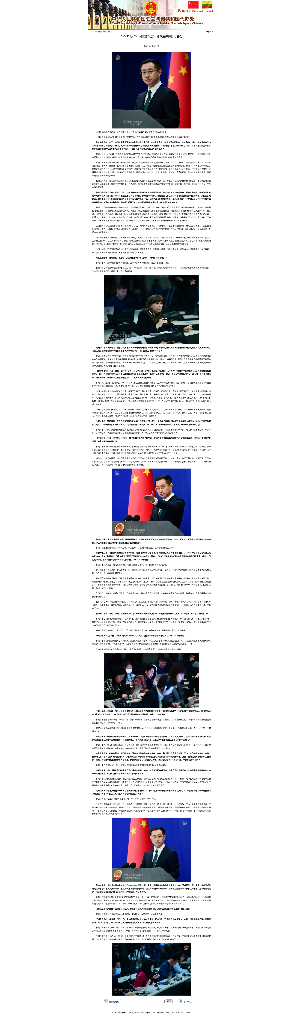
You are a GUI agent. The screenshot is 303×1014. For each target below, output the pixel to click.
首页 (92, 31)
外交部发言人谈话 (104, 31)
